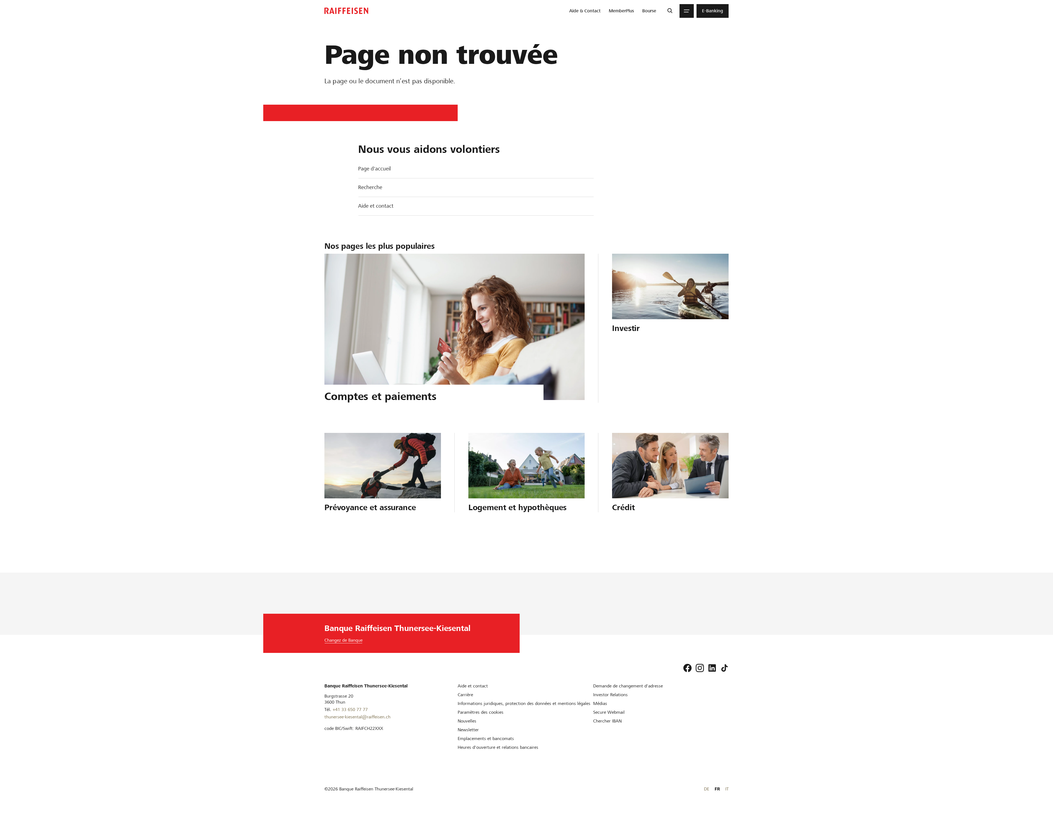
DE (706, 789)
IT (727, 789)
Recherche (370, 187)
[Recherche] (669, 11)
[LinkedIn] (712, 668)
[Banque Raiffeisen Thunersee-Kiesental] (346, 11)
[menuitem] (585, 11)
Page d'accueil (374, 168)
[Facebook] (687, 668)
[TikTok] (724, 668)
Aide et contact (376, 206)
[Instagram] (700, 668)
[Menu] (687, 11)
